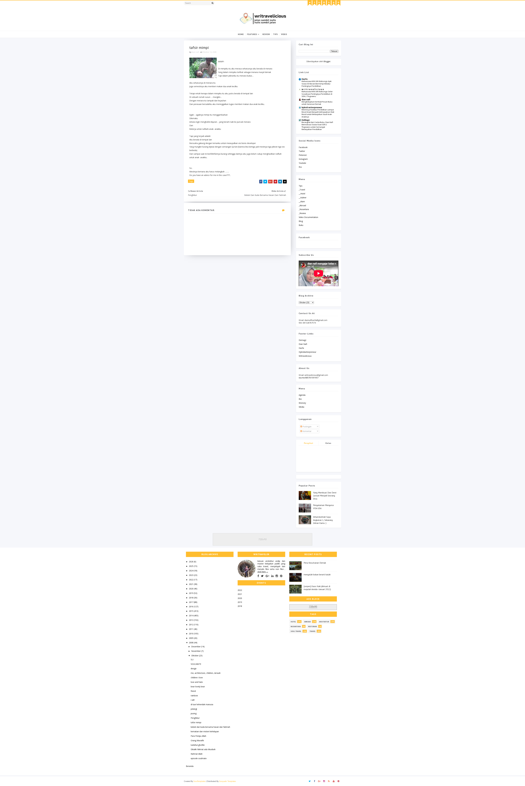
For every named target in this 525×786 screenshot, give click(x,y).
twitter (302, 151)
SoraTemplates (199, 781)
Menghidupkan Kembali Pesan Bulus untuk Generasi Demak (317, 103)
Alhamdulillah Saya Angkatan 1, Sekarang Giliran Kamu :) (323, 519)
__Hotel (302, 193)
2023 (191, 575)
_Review (302, 213)
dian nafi (306, 99)
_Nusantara (304, 209)
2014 (191, 615)
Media (301, 407)
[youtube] (334, 3)
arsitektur (324, 622)
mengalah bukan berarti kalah (317, 574)
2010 (191, 633)
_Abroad (302, 205)
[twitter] (310, 3)
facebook (303, 147)
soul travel (296, 631)
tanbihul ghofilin (198, 745)
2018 (191, 597)
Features (252, 34)
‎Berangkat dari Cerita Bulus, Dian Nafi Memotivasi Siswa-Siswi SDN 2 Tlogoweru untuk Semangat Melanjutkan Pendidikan (317, 126)
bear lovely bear (198, 686)
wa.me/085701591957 (308, 377)
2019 (191, 593)
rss (300, 167)
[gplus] (319, 3)
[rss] (329, 3)
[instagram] (324, 3)
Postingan (306, 426)
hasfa (301, 348)
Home (241, 34)
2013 (191, 620)
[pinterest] (338, 3)
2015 (191, 611)
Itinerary (302, 403)
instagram (303, 159)
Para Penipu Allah (198, 736)
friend (193, 691)
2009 (191, 638)
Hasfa (304, 79)
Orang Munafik (197, 740)
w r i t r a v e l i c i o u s (313, 89)
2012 (191, 624)
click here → (262, 571)
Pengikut (308, 443)
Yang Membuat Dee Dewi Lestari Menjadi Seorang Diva (324, 495)
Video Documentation (308, 217)
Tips (275, 34)
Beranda (189, 766)
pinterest (303, 155)
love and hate (197, 682)
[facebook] (314, 3)
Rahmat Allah (196, 754)
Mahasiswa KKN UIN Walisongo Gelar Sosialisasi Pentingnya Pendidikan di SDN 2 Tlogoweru (317, 93)
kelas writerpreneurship (328, 443)
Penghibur (195, 718)
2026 (191, 561)
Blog (301, 221)
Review (266, 34)
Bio (300, 399)
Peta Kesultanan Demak (315, 562)
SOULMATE (196, 664)
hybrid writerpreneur (312, 107)
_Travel (302, 189)
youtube (302, 163)
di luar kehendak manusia (202, 704)
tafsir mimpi (196, 722)
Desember (196, 646)
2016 (191, 606)
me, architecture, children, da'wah (206, 673)
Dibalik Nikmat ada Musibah (203, 749)
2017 (191, 602)
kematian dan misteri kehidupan (205, 731)
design (193, 668)
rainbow (194, 695)
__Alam (302, 201)
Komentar (306, 431)
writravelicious (305, 356)
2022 (191, 579)
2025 (191, 566)
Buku (301, 225)
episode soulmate (199, 758)
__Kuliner (302, 197)
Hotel (293, 622)
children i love (197, 677)
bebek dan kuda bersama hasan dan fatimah (210, 727)
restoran (312, 626)
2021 (191, 584)
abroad (307, 622)
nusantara (296, 626)
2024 (191, 570)
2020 (191, 588)
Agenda (302, 395)
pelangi (194, 709)
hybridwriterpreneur (307, 352)
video (284, 34)
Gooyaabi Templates (227, 781)
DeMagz (306, 120)
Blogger (326, 61)
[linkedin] (272, 576)
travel (312, 631)
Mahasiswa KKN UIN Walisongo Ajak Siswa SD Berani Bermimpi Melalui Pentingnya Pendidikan (317, 83)
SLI (192, 659)
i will (192, 700)
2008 (191, 642)
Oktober (195, 655)
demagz (302, 340)
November (196, 651)
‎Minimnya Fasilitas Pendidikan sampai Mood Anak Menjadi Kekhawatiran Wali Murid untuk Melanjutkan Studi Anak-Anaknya (318, 113)
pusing (193, 713)
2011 (191, 629)
